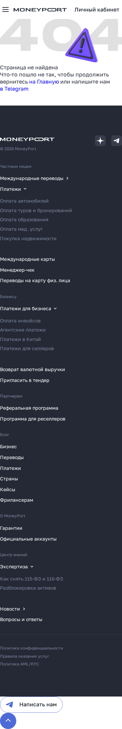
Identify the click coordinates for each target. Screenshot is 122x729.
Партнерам (11, 395)
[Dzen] (100, 140)
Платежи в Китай (20, 339)
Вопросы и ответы (21, 619)
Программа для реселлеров (32, 419)
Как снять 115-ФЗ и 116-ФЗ (31, 579)
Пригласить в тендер (24, 380)
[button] (97, 9)
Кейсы (7, 489)
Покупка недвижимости (28, 238)
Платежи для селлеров (27, 348)
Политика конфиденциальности (31, 648)
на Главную (44, 81)
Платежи (10, 468)
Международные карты (27, 259)
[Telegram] (116, 140)
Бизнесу (8, 296)
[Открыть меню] (5, 9)
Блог (4, 434)
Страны (9, 478)
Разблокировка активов (28, 588)
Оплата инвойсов (20, 320)
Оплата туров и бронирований (36, 210)
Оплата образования (24, 219)
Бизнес (8, 446)
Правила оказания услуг (24, 656)
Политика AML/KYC (19, 663)
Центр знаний (13, 554)
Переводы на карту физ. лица (35, 280)
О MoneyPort (12, 515)
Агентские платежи (23, 330)
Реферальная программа (29, 408)
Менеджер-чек (17, 270)
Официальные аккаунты (28, 539)
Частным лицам (16, 166)
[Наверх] (8, 721)
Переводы (12, 457)
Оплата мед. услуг (21, 229)
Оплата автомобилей (24, 201)
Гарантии (11, 528)
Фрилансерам (16, 500)
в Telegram (14, 88)
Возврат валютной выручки (32, 369)
